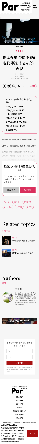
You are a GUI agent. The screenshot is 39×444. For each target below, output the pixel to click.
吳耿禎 (19, 206)
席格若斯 (27, 202)
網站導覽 (19, 418)
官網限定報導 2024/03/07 (19, 78)
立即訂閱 (19, 363)
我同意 (32, 433)
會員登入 (11, 189)
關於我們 (19, 397)
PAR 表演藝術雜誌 (19, 390)
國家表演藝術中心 (19, 411)
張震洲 (22, 74)
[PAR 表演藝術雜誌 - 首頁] (14, 7)
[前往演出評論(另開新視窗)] (19, 321)
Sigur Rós (8, 206)
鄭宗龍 (16, 202)
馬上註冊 (28, 189)
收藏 (33, 86)
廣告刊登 (19, 404)
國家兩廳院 (19, 414)
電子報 (19, 407)
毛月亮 (25, 155)
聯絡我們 (19, 400)
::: (29, 3)
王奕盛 (29, 206)
